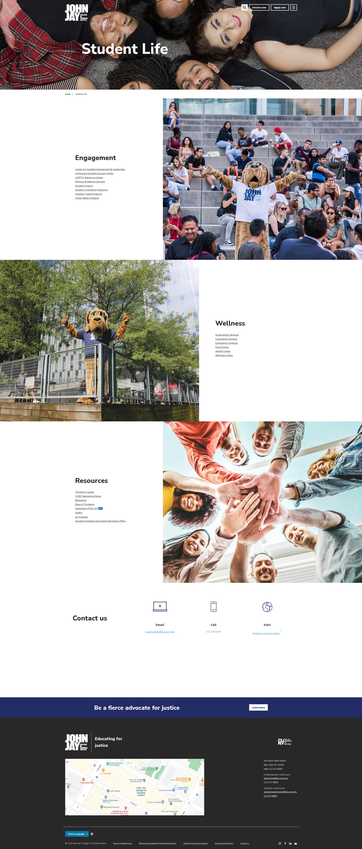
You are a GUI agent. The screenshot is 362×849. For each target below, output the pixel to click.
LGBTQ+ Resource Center (89, 177)
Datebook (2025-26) (88, 508)
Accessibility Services (227, 334)
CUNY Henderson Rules (88, 496)
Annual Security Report (224, 843)
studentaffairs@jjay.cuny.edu (160, 631)
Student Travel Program (88, 193)
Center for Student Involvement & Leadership (100, 169)
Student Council (84, 185)
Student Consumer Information (195, 843)
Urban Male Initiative (87, 198)
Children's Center (84, 492)
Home (68, 94)
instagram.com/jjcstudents (267, 633)
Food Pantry (222, 347)
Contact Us (244, 843)
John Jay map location (134, 787)
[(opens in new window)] (285, 744)
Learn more (258, 707)
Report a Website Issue (122, 843)
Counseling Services (226, 339)
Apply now (280, 7)
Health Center (223, 351)
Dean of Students (84, 504)
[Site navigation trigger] (293, 7)
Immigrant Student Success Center (94, 173)
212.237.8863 (270, 796)
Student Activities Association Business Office (100, 521)
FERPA (78, 512)
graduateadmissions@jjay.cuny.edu (280, 791)
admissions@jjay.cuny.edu (276, 778)
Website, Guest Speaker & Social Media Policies (157, 843)
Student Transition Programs (91, 189)
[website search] (244, 7)
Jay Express (81, 517)
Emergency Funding (226, 343)
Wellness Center (224, 355)
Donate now (259, 7)
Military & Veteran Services (90, 181)
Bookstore (81, 500)
